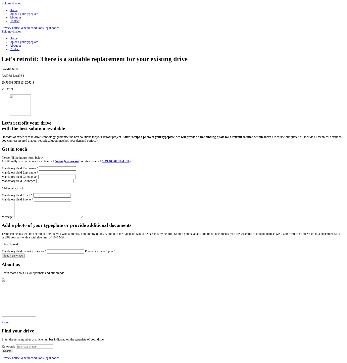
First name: (20, 168)
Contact (14, 21)
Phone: (17, 199)
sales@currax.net (67, 161)
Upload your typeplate (24, 13)
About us (15, 17)
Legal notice (51, 28)
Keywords (8, 346)
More (5, 322)
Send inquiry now (13, 255)
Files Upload (10, 244)
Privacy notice (11, 28)
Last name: (20, 172)
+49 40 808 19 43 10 (116, 161)
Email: (17, 195)
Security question (24, 251)
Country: (19, 181)
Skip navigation (11, 3)
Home (13, 10)
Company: (20, 176)
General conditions (32, 28)
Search (7, 350)
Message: (8, 217)
